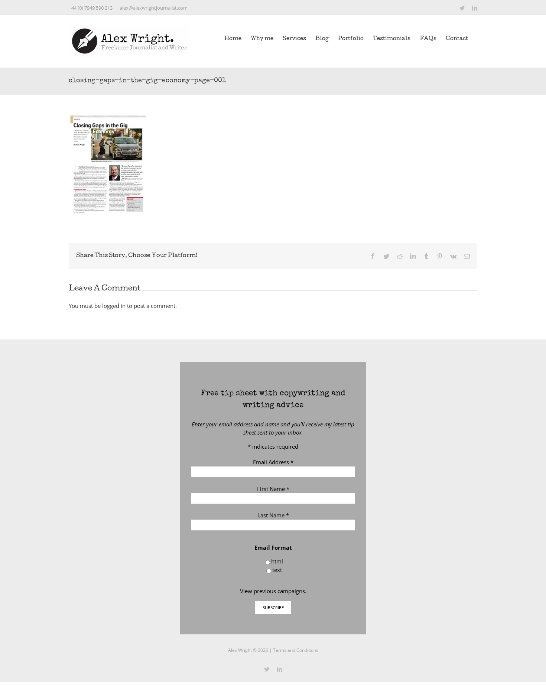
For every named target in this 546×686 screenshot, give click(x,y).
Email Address (273, 462)
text (277, 569)
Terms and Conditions (295, 650)
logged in (114, 305)
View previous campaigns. (273, 591)
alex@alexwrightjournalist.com (154, 7)
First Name (273, 488)
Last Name (273, 515)
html (277, 561)
